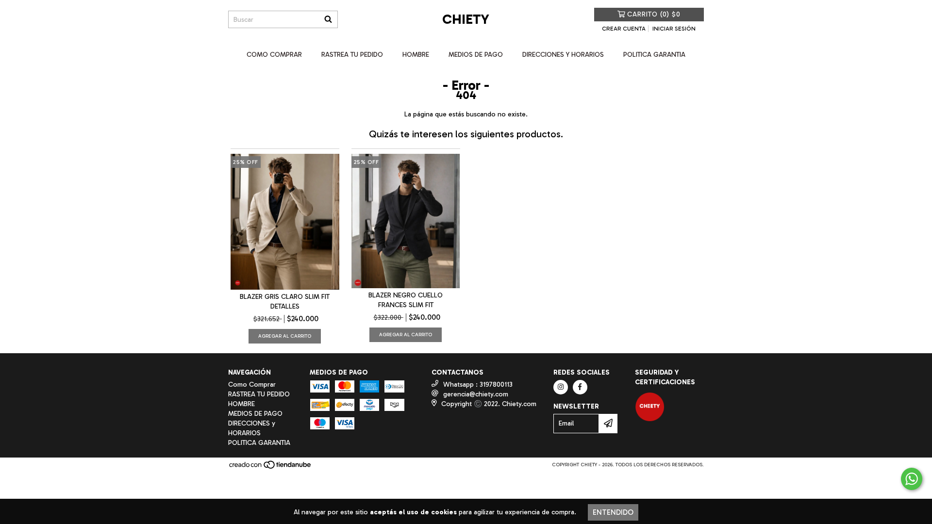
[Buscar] (328, 19)
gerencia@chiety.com (475, 394)
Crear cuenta (624, 28)
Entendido (613, 512)
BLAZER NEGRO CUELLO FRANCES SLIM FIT (405, 300)
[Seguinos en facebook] (580, 387)
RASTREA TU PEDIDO (352, 54)
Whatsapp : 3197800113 (478, 384)
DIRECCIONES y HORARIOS (563, 54)
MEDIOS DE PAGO (476, 54)
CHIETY (465, 19)
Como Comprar (274, 54)
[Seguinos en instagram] (560, 387)
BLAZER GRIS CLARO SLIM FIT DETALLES (285, 302)
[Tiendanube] (270, 468)
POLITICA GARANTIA (654, 54)
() (654, 14)
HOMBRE (415, 54)
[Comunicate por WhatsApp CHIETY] (911, 479)
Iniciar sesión (674, 28)
